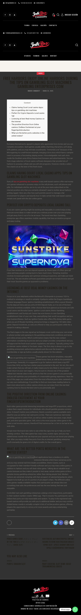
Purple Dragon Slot (16, 564)
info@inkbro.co (10, 3)
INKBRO (40, 73)
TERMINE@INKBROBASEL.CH (13, 33)
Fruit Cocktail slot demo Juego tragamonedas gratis (56, 565)
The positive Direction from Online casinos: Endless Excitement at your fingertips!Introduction (26, 127)
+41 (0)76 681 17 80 (33, 33)
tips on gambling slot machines (26, 181)
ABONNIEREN (47, 33)
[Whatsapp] (75, 609)
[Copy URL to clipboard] (71, 522)
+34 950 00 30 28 (26, 3)
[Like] (9, 522)
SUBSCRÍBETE (40, 3)
